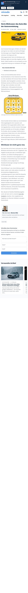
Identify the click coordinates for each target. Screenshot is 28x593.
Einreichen (14, 253)
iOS (3, 8)
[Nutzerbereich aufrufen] (24, 12)
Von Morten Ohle (5, 29)
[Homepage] (5, 12)
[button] (21, 12)
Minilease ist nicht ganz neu (10, 70)
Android (10, 8)
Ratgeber (4, 21)
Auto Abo (4, 221)
